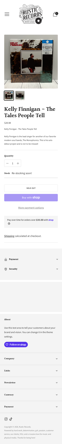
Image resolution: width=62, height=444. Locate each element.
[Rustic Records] (31, 14)
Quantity (8, 156)
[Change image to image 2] (20, 95)
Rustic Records (25, 427)
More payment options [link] (31, 207)
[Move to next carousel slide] (57, 309)
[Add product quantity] (18, 163)
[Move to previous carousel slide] (4, 309)
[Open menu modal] (7, 14)
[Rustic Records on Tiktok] (11, 419)
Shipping (9, 236)
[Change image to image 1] (9, 95)
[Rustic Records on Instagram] (6, 419)
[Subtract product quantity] (7, 163)
